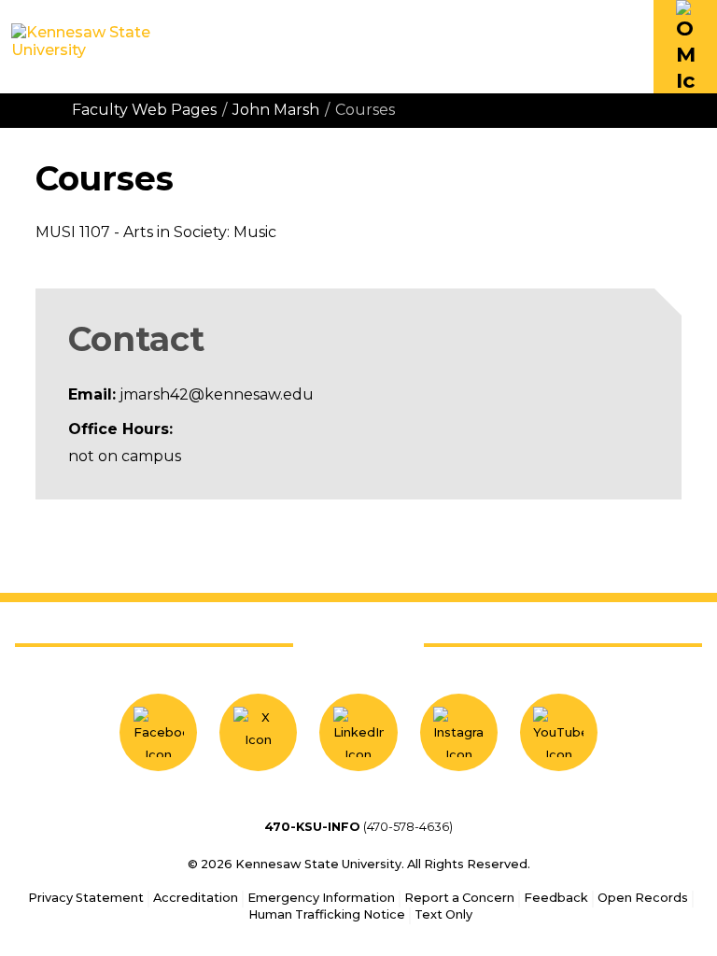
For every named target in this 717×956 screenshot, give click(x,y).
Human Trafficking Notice (326, 914)
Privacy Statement (86, 898)
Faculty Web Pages (144, 110)
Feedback (556, 898)
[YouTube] (559, 732)
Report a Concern (459, 898)
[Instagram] (459, 732)
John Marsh (275, 110)
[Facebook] (158, 732)
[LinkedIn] (358, 732)
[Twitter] (258, 732)
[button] (685, 46)
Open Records (643, 898)
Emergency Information (321, 898)
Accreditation (195, 898)
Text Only (443, 914)
